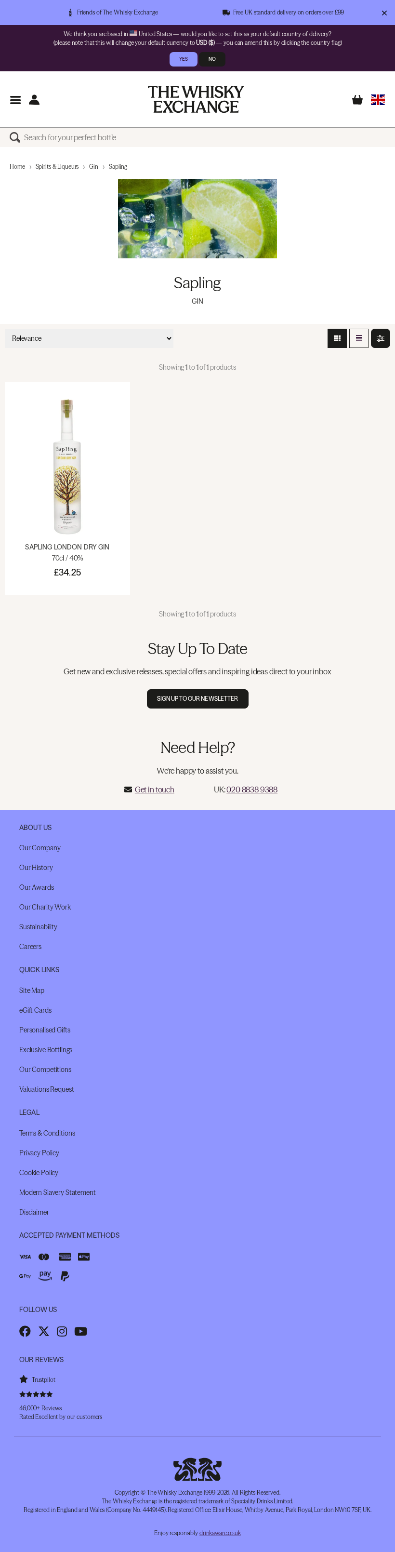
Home (17, 166)
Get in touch (154, 789)
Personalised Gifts (44, 1030)
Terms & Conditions (47, 1133)
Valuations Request (46, 1089)
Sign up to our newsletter (197, 698)
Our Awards (36, 887)
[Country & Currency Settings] (378, 100)
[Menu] (15, 100)
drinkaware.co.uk (220, 1533)
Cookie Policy (38, 1172)
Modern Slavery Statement (57, 1192)
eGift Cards (35, 1010)
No (212, 59)
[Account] (34, 100)
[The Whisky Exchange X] (44, 1331)
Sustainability (38, 927)
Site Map (31, 990)
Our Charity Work (45, 907)
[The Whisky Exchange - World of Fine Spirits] (196, 99)
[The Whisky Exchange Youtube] (80, 1331)
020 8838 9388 (251, 789)
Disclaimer (34, 1212)
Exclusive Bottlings (45, 1049)
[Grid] (337, 338)
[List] (359, 338)
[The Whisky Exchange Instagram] (62, 1331)
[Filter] (380, 338)
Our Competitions (45, 1069)
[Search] (16, 137)
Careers (30, 946)
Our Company (39, 847)
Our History (36, 867)
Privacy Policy (39, 1153)
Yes (183, 59)
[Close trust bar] (384, 12)
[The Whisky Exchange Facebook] (25, 1331)
